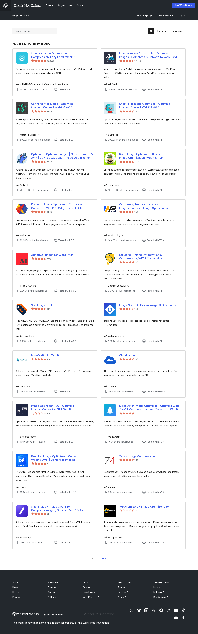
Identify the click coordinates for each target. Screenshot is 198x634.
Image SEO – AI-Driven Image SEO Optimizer (148, 305)
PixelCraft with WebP (45, 355)
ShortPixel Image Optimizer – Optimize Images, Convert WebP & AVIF (144, 105)
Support (87, 587)
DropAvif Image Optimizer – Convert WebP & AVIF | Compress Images (55, 458)
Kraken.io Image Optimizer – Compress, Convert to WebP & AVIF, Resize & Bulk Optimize (57, 206)
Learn (86, 582)
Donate (123, 592)
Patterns (52, 597)
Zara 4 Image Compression (137, 456)
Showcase (53, 582)
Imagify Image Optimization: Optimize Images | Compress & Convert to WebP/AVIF (149, 55)
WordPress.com (162, 582)
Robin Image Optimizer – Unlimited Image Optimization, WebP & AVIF (141, 155)
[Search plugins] (54, 31)
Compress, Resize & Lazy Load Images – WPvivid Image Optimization (144, 206)
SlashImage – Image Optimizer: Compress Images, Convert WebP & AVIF (58, 508)
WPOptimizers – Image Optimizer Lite (144, 506)
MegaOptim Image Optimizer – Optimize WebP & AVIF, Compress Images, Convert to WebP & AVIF (150, 407)
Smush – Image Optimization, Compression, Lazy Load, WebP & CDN (56, 55)
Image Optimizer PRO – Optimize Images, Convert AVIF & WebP (52, 407)
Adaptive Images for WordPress (52, 254)
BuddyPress (160, 597)
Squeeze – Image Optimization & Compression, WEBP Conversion (140, 256)
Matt (157, 587)
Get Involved (124, 582)
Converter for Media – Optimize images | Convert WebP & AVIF (52, 105)
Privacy (16, 597)
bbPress (159, 592)
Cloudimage (127, 355)
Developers (89, 592)
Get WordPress (183, 5)
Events (121, 587)
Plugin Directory (20, 15)
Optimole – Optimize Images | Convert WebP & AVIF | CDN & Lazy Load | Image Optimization (62, 155)
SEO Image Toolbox (44, 305)
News (15, 587)
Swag (122, 597)
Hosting (16, 592)
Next (104, 558)
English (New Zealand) (53, 614)
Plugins (51, 592)
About (15, 582)
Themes (52, 587)
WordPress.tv (91, 597)
